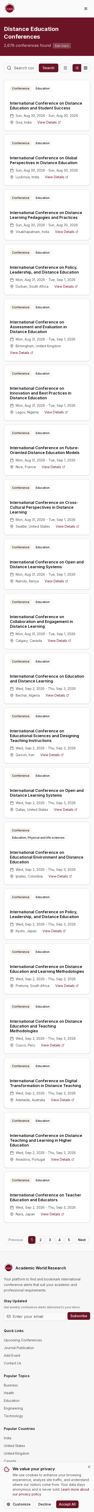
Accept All (67, 1504)
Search (48, 68)
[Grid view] (85, 68)
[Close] (89, 1467)
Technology (13, 1416)
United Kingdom (16, 1453)
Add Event (12, 1355)
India (7, 1438)
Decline (44, 1504)
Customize (22, 1504)
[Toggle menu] (85, 8)
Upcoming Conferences (23, 1340)
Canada (10, 1461)
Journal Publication (19, 1348)
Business (11, 1385)
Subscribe (78, 1316)
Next (82, 1240)
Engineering (13, 1408)
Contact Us (12, 1363)
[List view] (77, 68)
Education (12, 1400)
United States (14, 1446)
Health (9, 1393)
